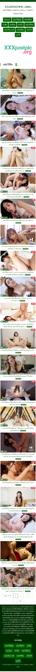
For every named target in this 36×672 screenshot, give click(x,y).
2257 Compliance (24, 664)
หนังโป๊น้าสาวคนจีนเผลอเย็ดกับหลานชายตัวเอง (18, 220)
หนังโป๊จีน (20, 30)
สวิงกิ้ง (20, 25)
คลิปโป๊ (29, 30)
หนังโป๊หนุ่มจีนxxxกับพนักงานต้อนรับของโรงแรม (18, 482)
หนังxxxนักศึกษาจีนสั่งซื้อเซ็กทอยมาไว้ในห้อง (18, 376)
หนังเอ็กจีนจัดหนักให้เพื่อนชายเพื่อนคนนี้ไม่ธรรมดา (18, 350)
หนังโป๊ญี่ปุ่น (17, 20)
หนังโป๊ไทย (29, 25)
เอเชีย (5, 25)
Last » (20, 601)
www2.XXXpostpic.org (14, 607)
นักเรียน (12, 25)
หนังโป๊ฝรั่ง (28, 20)
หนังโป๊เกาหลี (9, 30)
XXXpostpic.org (18, 7)
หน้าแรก (7, 20)
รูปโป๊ (18, 35)
